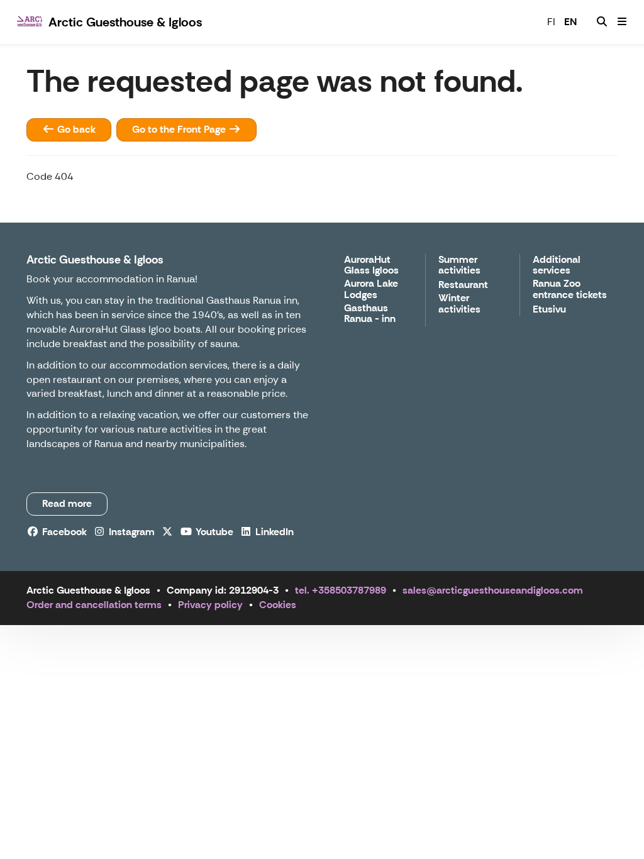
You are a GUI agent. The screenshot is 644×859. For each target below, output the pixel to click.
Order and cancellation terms (94, 604)
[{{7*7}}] (602, 22)
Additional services (556, 265)
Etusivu (549, 310)
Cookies (277, 604)
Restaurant (463, 285)
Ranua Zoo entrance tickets (570, 289)
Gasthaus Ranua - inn (370, 314)
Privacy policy (210, 604)
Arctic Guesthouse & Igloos (95, 259)
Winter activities (459, 304)
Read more (67, 503)
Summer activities (459, 265)
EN (570, 21)
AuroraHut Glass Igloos (371, 265)
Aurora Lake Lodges (371, 289)
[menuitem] (602, 22)
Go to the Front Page (180, 129)
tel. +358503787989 (340, 590)
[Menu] (622, 22)
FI (551, 21)
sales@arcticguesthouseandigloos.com (492, 590)
